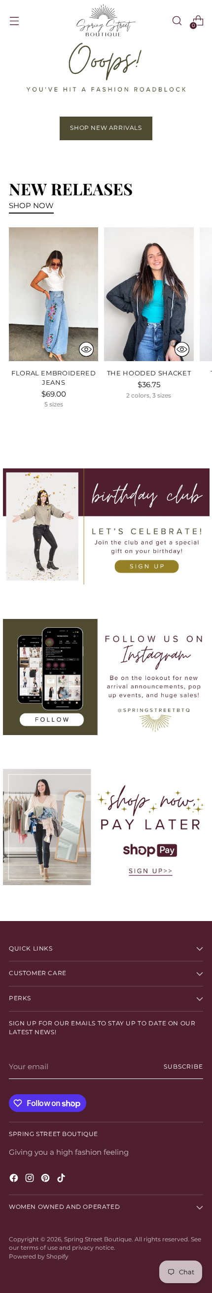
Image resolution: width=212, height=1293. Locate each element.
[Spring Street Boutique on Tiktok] (62, 1179)
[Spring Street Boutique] (106, 20)
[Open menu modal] (14, 21)
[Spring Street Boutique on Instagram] (30, 1179)
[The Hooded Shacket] (148, 294)
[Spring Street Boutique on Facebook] (15, 1179)
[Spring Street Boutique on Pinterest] (46, 1179)
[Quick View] (86, 349)
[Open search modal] (177, 21)
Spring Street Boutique (98, 1239)
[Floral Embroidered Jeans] (53, 294)
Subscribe (183, 1066)
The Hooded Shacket (149, 373)
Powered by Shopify (39, 1256)
